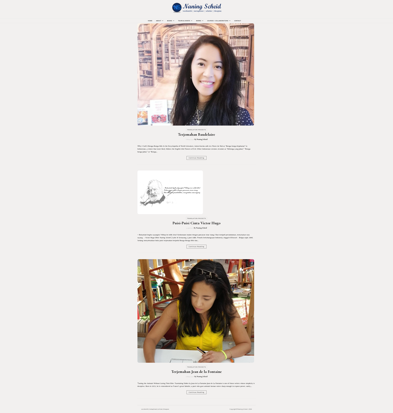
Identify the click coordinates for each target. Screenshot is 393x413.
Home (150, 21)
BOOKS (169, 21)
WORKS (198, 21)
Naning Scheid (202, 139)
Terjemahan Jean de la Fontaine (196, 371)
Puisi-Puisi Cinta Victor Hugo (197, 223)
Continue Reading (196, 158)
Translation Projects (196, 129)
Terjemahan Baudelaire (196, 134)
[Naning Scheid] (196, 8)
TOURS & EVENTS (184, 21)
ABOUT (158, 21)
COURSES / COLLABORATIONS (217, 21)
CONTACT (237, 21)
